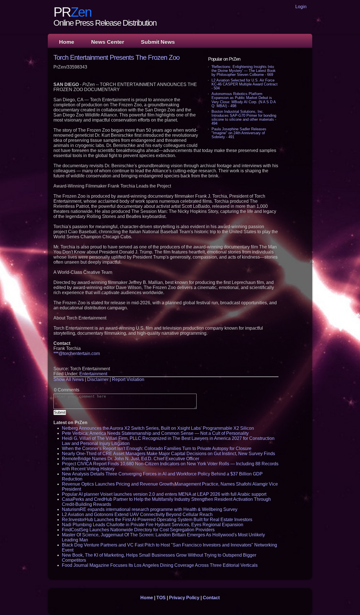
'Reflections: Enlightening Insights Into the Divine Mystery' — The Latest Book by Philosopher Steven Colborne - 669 (244, 71)
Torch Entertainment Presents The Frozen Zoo (116, 57)
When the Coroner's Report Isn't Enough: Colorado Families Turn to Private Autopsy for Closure (156, 448)
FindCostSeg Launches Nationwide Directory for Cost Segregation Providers (138, 529)
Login (301, 6)
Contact (211, 597)
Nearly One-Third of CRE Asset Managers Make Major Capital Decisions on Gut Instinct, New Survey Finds (168, 453)
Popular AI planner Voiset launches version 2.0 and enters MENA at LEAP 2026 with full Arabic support (164, 494)
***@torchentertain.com (76, 353)
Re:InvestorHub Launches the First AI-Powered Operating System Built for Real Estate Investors (157, 519)
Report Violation (128, 379)
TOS (161, 597)
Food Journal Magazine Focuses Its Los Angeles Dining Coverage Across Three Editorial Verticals (160, 565)
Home (66, 42)
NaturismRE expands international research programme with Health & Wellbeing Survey (149, 509)
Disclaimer (98, 379)
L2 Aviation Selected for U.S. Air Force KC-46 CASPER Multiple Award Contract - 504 (245, 84)
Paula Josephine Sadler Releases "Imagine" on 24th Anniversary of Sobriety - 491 (239, 133)
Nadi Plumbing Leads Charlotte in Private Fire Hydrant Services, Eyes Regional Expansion (152, 524)
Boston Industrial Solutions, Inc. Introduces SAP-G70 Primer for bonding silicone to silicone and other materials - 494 (244, 117)
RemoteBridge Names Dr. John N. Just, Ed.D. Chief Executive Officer (130, 458)
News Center (107, 42)
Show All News (68, 379)
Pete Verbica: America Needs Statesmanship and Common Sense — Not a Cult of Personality (155, 433)
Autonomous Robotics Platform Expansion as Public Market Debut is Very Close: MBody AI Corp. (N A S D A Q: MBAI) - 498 (244, 100)
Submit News (158, 42)
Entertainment (93, 373)
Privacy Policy (184, 597)
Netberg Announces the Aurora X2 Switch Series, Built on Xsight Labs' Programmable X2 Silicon (158, 428)
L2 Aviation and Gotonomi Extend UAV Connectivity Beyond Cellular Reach (137, 514)
